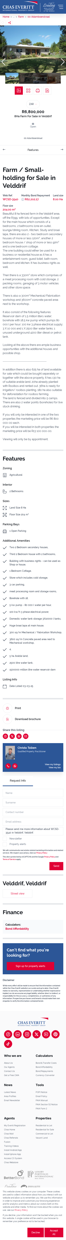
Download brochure (28, 719)
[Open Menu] (60, 7)
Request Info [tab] (18, 780)
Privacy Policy (41, 853)
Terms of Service (9, 859)
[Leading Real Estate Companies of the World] (49, 7)
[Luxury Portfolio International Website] (40, 1174)
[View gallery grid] (28, 90)
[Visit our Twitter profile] (36, 1034)
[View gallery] (19, 90)
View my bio (55, 767)
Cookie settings (14, 1232)
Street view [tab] (18, 893)
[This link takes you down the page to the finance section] (22, 199)
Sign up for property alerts (30, 966)
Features (33, 150)
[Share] (9, 22)
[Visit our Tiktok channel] (8, 1044)
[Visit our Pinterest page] (55, 1034)
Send (56, 866)
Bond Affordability (17, 928)
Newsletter (15, 838)
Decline (35, 1232)
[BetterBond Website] (14, 1174)
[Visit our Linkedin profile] (18, 1034)
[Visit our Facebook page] (8, 1034)
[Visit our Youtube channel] (46, 1034)
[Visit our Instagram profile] (27, 1034)
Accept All (54, 1232)
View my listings (53, 764)
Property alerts (17, 844)
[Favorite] (2, 22)
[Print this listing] (38, 90)
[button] (3, 62)
